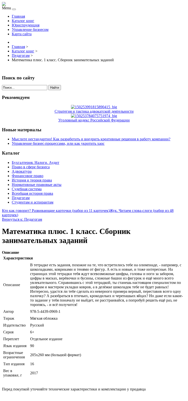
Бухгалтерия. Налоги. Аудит (35, 162)
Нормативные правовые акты (36, 184)
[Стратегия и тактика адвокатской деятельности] (94, 107)
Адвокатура (22, 171)
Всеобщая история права (32, 193)
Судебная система (27, 189)
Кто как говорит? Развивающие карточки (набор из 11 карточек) (56, 210)
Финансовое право (27, 176)
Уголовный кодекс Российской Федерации (94, 120)
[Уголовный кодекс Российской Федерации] (94, 116)
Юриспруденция (25, 25)
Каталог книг (23, 21)
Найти (54, 87)
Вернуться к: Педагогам (22, 219)
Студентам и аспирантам (32, 202)
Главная (18, 16)
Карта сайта (22, 34)
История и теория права (32, 180)
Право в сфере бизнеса (31, 167)
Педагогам (21, 198)
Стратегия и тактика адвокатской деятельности (94, 111)
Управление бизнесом (30, 29)
